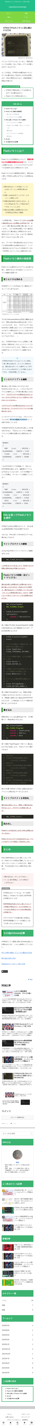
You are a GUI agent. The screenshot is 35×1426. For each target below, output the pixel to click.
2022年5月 (17, 1335)
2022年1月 (17, 1344)
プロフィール (25, 1414)
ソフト (5, 971)
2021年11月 (17, 1349)
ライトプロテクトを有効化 (15, 133)
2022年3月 (17, 1339)
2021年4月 (17, 1372)
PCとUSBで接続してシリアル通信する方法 (17, 952)
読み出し (9, 136)
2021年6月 (17, 1363)
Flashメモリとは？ (12, 108)
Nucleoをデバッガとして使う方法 (13, 964)
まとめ (8, 139)
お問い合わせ (9, 1417)
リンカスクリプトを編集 (14, 117)
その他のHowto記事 (12, 142)
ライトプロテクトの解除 (14, 122)
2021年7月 (17, 1358)
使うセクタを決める (13, 114)
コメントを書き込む (17, 1117)
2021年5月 (17, 1368)
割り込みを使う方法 (9, 958)
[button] (31, 1133)
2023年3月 (17, 1325)
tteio (17, 1162)
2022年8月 (17, 1330)
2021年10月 (17, 1354)
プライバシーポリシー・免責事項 (17, 1420)
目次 (14, 104)
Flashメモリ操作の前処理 (14, 111)
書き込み (9, 130)
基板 (17, 1310)
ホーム (9, 1414)
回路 (17, 1305)
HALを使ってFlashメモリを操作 (16, 120)
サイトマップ (25, 1417)
